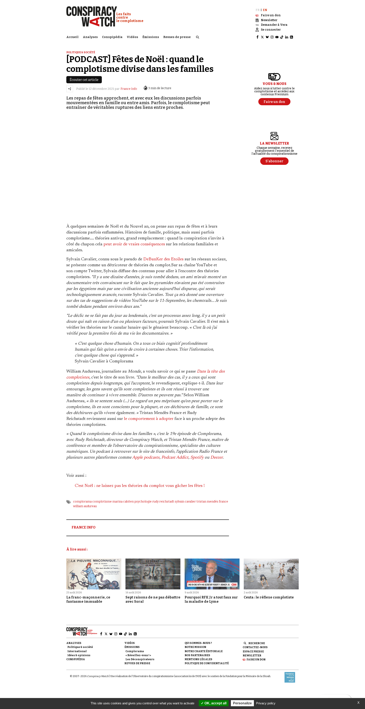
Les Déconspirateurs (139, 659)
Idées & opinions (78, 655)
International (77, 651)
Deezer (216, 457)
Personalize (242, 703)
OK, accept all (215, 703)
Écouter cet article (84, 80)
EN (265, 10)
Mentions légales (198, 659)
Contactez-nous (255, 647)
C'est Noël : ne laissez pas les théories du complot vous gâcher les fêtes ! (140, 486)
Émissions (150, 37)
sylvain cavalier (185, 501)
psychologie (143, 501)
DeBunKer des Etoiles (163, 259)
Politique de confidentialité (207, 663)
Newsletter (252, 655)
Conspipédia (112, 37)
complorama (82, 501)
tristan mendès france (212, 501)
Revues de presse (177, 37)
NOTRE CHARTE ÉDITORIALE (204, 651)
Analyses (90, 37)
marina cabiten (123, 501)
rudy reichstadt (163, 501)
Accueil (72, 37)
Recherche (256, 643)
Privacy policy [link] (265, 703)
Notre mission (195, 647)
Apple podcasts (145, 457)
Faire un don (256, 659)
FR (258, 10)
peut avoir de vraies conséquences (134, 244)
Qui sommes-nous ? (198, 643)
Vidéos (132, 37)
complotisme (102, 501)
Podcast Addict (174, 457)
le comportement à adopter (148, 419)
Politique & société (80, 52)
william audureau (85, 506)
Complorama (134, 651)
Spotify (197, 457)
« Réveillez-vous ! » (138, 655)
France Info (129, 89)
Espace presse (253, 651)
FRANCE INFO (83, 527)
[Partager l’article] (69, 88)
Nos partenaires (197, 655)
